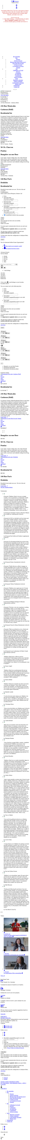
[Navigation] (12, 1)
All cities (3, 273)
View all (3, 975)
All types (3, 274)
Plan (2, 987)
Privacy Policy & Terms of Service (15, 1047)
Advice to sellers (18, 77)
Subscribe (3, 1014)
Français (17, 1)
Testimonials (17, 85)
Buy (17, 58)
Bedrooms (3, 277)
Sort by (4, 257)
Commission (18, 76)
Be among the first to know (12, 248)
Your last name (7, 202)
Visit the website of (10, 1081)
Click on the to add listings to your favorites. (12, 282)
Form (5, 196)
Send (2, 217)
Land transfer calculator (18, 82)
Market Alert (18, 84)
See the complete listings (7, 487)
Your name (6, 291)
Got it (2, 239)
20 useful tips (18, 74)
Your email (6, 210)
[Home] (13, 1)
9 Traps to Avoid (18, 65)
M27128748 (4, 383)
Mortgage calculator (18, 80)
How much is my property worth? (13, 246)
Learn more (4, 417)
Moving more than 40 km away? (18, 62)
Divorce (18, 59)
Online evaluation (18, 81)
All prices (3, 275)
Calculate (3, 995)
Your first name (7, 197)
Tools (16, 78)
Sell (16, 69)
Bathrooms (3, 278)
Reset (4, 331)
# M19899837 (4, 140)
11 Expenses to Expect (18, 66)
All (3, 333)
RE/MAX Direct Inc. (6, 1018)
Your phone (6, 206)
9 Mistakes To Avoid (18, 70)
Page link (6, 1042)
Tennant (18, 67)
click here (3, 236)
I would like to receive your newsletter (14, 215)
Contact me (16, 87)
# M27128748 (4, 98)
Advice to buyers (18, 60)
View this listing (4, 95)
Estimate (3, 1004)
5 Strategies (18, 73)
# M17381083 (4, 171)
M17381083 (4, 466)
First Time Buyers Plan (18, 63)
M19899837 (4, 428)
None (8, 333)
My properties (16, 56)
